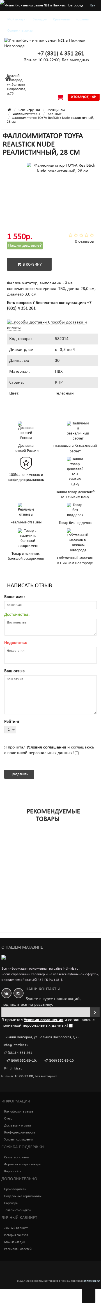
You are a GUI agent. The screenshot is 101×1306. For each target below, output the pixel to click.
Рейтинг (12, 721)
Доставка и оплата (17, 1125)
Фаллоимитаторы (26, 114)
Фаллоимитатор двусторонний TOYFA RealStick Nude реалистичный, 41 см (41, 858)
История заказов (16, 1235)
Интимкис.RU (92, 1281)
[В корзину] (37, 847)
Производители (15, 1189)
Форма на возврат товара (22, 1164)
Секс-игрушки (29, 110)
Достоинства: (16, 614)
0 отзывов (84, 241)
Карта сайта (12, 1171)
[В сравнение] (63, 847)
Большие (54, 114)
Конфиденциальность (19, 1132)
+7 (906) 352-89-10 (21, 1060)
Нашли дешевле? (25, 245)
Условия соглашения (18, 1139)
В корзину (31, 265)
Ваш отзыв (14, 671)
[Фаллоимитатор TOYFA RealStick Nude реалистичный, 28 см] (19, 179)
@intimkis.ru (12, 1068)
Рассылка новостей (17, 1249)
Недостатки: (15, 643)
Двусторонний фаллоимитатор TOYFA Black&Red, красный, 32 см (41, 899)
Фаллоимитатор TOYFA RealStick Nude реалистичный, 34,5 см (41, 941)
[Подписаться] (95, 1012)
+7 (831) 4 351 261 (61, 54)
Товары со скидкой (17, 1210)
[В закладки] (50, 847)
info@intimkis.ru (15, 1045)
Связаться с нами (16, 1157)
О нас (8, 1118)
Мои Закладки (14, 1242)
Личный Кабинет (16, 1228)
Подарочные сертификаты (23, 1196)
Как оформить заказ (18, 1111)
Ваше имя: (14, 597)
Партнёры (11, 1203)
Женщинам (56, 110)
